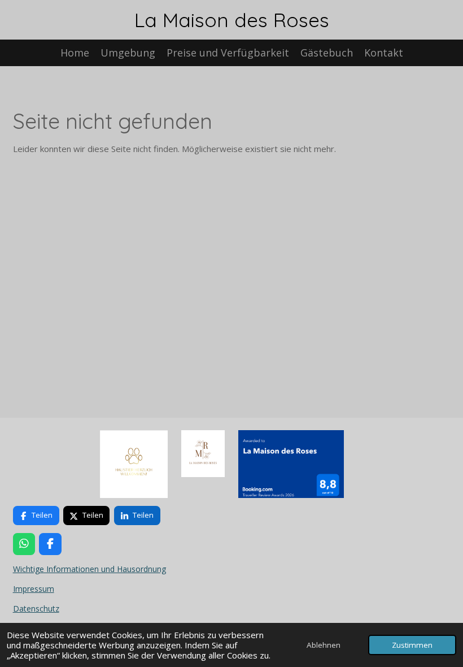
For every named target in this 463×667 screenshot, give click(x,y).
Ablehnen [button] (323, 645)
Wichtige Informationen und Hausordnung (89, 569)
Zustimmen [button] (412, 645)
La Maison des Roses (231, 19)
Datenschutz (36, 608)
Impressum (33, 588)
